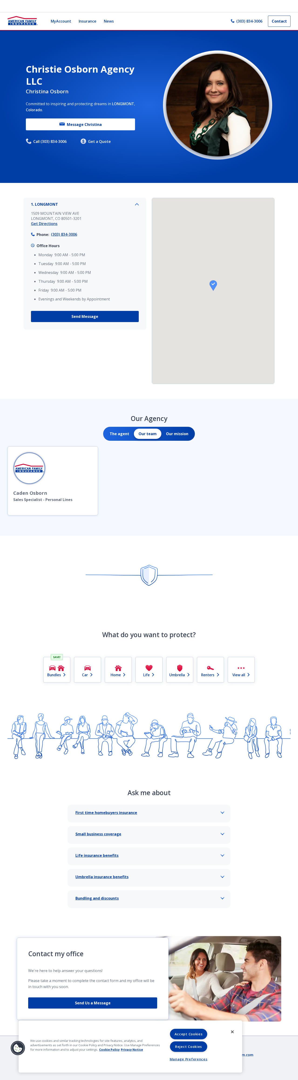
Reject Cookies (188, 1046)
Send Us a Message (93, 1003)
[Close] (232, 1032)
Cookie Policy (109, 1049)
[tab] (119, 434)
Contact (279, 21)
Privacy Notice (132, 1049)
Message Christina (84, 124)
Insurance (87, 21)
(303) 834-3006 (249, 21)
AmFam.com (242, 1054)
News (109, 21)
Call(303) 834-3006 (50, 141)
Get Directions (44, 223)
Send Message (84, 316)
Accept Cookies (189, 1034)
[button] (213, 285)
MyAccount (61, 21)
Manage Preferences (188, 1059)
